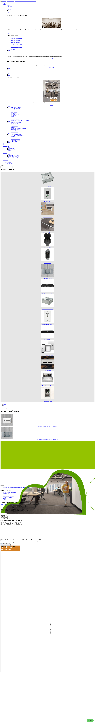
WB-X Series (6, 581)
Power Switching (47, 201)
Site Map (5, 498)
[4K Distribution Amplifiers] (47, 291)
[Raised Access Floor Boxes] (47, 307)
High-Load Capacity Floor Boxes (10, 569)
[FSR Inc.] (18, 1)
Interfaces (13, 137)
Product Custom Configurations (9, 492)
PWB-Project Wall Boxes (8, 580)
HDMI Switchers (47, 339)
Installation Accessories (15, 139)
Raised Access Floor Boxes (47, 309)
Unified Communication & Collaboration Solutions (21, 120)
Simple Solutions (47, 263)
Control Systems (14, 126)
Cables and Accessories (15, 125)
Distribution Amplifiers (15, 129)
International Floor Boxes (47, 385)
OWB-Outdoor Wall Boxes (47, 355)
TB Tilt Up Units (6, 594)
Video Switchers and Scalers (9, 624)
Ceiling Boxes (14, 112)
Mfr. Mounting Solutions (16, 123)
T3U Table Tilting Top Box (8, 596)
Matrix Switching (14, 132)
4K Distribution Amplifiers (47, 293)
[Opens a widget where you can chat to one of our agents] (90, 720)
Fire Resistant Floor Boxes (8, 568)
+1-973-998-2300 (12, 504)
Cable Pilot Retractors (15, 108)
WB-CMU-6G (54, 426)
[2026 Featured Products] (47, 230)
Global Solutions (14, 127)
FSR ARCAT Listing (7, 493)
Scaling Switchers (6, 654)
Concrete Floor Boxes (47, 186)
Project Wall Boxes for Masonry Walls (45, 439)
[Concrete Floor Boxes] (47, 184)
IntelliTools (13, 136)
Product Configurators (12, 141)
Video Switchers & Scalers (16, 134)
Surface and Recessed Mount (9, 583)
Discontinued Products (15, 140)
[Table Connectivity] (47, 245)
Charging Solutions (15, 119)
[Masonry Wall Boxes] (47, 276)
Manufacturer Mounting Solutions (8, 607)
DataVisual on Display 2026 (16, 38)
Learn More (51, 32)
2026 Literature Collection (8, 496)
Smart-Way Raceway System (17, 109)
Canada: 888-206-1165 (7, 163)
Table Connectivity (47, 247)
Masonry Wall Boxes (47, 278)
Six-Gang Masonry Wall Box (44, 426)
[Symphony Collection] (47, 214)
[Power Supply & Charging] (47, 322)
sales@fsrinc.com (15, 512)
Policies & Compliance (7, 497)
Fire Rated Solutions (15, 114)
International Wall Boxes (8, 622)
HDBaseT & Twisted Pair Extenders (18, 128)
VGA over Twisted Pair (8, 633)
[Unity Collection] (47, 368)
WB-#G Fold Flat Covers (8, 582)
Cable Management (15, 110)
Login (4, 499)
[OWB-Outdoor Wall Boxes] (47, 353)
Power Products (14, 130)
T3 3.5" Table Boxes (7, 591)
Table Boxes (13, 116)
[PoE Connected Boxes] (47, 399)
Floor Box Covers (7, 570)
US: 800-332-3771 (7, 162)
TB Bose (5, 593)
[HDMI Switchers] (47, 337)
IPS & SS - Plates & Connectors (17, 135)
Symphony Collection (47, 217)
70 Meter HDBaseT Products (9, 632)
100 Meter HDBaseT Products (9, 631)
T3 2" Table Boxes (7, 592)
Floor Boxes (13, 113)
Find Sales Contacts (7, 495)
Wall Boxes (13, 115)
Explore (51, 105)
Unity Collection (47, 370)
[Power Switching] (47, 199)
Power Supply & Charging (47, 324)
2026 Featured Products (16, 107)
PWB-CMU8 (55, 439)
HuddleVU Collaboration (16, 122)
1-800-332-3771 (4, 504)
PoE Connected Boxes (47, 401)
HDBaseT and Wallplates (8, 626)
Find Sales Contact (51, 58)
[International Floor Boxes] (47, 383)
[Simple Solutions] (47, 261)
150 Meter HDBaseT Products (9, 634)
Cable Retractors (14, 117)
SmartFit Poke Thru (7, 566)
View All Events (11, 49)
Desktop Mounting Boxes (8, 597)
